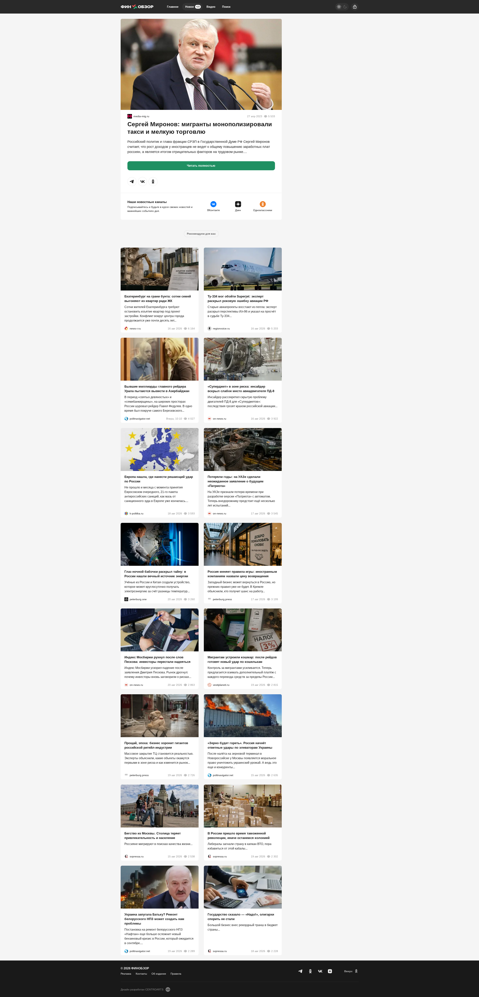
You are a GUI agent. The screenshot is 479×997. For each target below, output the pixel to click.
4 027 (191, 418)
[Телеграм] (300, 971)
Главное (172, 6)
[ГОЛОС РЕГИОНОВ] (209, 328)
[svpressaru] (126, 856)
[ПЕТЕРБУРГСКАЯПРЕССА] (209, 599)
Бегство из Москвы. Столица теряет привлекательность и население (152, 835)
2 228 (274, 951)
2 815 (274, 684)
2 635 (274, 775)
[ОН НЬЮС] (209, 418)
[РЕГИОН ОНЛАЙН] (126, 328)
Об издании (159, 973)
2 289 (191, 951)
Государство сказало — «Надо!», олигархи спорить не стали (241, 917)
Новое (192, 6)
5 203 (274, 328)
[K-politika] (126, 513)
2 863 (191, 684)
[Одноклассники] (310, 971)
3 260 (191, 599)
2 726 (191, 775)
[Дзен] (330, 971)
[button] (131, 181)
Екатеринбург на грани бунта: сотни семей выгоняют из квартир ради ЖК (157, 298)
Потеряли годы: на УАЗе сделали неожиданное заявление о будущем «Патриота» (235, 481)
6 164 (191, 328)
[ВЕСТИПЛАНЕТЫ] (209, 684)
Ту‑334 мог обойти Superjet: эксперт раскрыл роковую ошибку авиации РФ (238, 298)
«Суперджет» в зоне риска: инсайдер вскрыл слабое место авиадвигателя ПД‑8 (241, 389)
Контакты (141, 973)
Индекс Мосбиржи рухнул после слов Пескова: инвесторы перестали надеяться (157, 660)
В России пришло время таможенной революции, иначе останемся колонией (239, 835)
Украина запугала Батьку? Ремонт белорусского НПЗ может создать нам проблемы (154, 919)
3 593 (191, 513)
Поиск (226, 6)
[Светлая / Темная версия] (342, 7)
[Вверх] (351, 971)
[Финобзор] (137, 7)
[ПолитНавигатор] (126, 418)
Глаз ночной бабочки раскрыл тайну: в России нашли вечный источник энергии (156, 574)
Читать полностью (201, 165)
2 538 (191, 856)
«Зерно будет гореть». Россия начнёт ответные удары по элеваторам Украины (240, 745)
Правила (176, 973)
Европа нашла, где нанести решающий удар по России (158, 479)
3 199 (274, 599)
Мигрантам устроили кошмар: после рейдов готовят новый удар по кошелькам (242, 660)
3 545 (274, 513)
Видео (210, 6)
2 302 (274, 856)
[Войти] (355, 7)
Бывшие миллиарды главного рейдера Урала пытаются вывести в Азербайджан (156, 389)
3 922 (274, 418)
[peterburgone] (126, 599)
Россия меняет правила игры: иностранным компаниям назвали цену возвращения (242, 574)
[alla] (129, 116)
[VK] (320, 971)
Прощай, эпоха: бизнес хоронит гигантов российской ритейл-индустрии (156, 745)
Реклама (126, 973)
